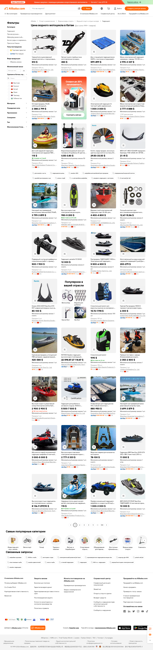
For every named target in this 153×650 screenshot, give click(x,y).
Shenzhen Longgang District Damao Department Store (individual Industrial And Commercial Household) (132, 116)
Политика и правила (41, 608)
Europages (109, 638)
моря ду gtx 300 (123, 557)
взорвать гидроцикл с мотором (103, 178)
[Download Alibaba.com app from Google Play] (141, 628)
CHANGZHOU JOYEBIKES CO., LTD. (103, 223)
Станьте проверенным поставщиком (131, 597)
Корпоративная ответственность (16, 591)
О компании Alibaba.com (13, 578)
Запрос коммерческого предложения (72, 591)
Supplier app (74, 628)
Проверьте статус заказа (132, 591)
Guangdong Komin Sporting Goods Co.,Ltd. (103, 165)
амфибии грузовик (15, 557)
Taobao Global (86, 638)
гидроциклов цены (58, 173)
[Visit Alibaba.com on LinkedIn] (129, 611)
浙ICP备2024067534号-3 (133, 647)
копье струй (61, 178)
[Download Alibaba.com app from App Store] (124, 628)
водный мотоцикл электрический (123, 562)
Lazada (76, 638)
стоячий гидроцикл (67, 562)
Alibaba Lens (16, 628)
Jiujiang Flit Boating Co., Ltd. (130, 369)
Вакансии (7, 596)
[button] (79, 8)
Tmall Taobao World (65, 638)
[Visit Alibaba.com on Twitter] (133, 611)
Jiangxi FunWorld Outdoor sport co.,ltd (132, 272)
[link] (150, 629)
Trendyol (100, 638)
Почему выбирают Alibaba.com (15, 583)
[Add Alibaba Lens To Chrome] (37, 628)
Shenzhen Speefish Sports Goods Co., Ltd (74, 165)
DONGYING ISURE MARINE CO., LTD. (132, 315)
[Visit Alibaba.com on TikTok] (147, 611)
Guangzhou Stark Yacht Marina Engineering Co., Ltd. (103, 70)
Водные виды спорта (65, 21)
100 (102, 525)
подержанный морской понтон (125, 173)
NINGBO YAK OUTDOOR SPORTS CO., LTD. (74, 225)
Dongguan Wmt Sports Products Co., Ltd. (103, 367)
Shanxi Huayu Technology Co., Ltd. (73, 413)
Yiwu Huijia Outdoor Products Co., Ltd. (44, 165)
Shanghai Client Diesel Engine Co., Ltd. (74, 272)
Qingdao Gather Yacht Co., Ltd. (101, 271)
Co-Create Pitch (10, 587)
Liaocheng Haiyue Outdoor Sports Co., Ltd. (132, 70)
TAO (94, 638)
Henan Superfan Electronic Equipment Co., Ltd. (44, 116)
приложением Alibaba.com (105, 628)
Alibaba (33, 21)
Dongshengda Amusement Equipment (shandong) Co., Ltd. (44, 418)
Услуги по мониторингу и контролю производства (43, 603)
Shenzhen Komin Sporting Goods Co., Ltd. (44, 320)
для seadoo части (40, 173)
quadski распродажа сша (43, 178)
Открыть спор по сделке (102, 593)
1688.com (53, 638)
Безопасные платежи (42, 583)
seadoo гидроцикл (15, 567)
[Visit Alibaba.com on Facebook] (124, 611)
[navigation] (17, 273)
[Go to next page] (107, 525)
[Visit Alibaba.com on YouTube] (142, 611)
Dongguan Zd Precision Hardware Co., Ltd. (74, 70)
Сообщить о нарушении (102, 610)
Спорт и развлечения (47, 21)
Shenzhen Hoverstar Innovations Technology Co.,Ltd (44, 223)
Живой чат (97, 589)
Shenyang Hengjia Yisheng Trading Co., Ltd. (132, 163)
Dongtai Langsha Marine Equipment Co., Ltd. (103, 320)
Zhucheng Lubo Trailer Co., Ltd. (42, 70)
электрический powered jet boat (70, 557)
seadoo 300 (74, 173)
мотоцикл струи (48, 557)
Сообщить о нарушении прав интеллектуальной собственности (104, 604)
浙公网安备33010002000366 (113, 647)
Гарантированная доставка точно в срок (46, 592)
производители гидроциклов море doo (99, 557)
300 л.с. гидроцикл (99, 562)
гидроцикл (83, 562)
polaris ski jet (139, 557)
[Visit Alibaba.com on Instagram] (138, 611)
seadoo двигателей (34, 562)
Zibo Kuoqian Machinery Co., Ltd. (131, 225)
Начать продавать (129, 587)
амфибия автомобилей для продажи (96, 173)
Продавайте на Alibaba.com (133, 583)
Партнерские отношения (132, 602)
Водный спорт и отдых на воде (88, 21)
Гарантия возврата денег (43, 587)
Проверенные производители (75, 585)
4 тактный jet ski (125, 178)
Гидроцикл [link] (106, 21)
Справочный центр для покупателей (102, 584)
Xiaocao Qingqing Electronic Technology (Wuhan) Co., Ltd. (74, 364)
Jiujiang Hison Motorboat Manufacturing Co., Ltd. (103, 113)
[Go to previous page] (71, 525)
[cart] (109, 9)
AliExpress (44, 638)
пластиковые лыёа (16, 562)
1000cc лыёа (32, 557)
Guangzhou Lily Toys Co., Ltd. (42, 367)
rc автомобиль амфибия (79, 178)
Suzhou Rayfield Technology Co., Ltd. (44, 272)
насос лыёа (51, 562)
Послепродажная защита (43, 598)
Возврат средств (100, 598)
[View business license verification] (97, 647)
